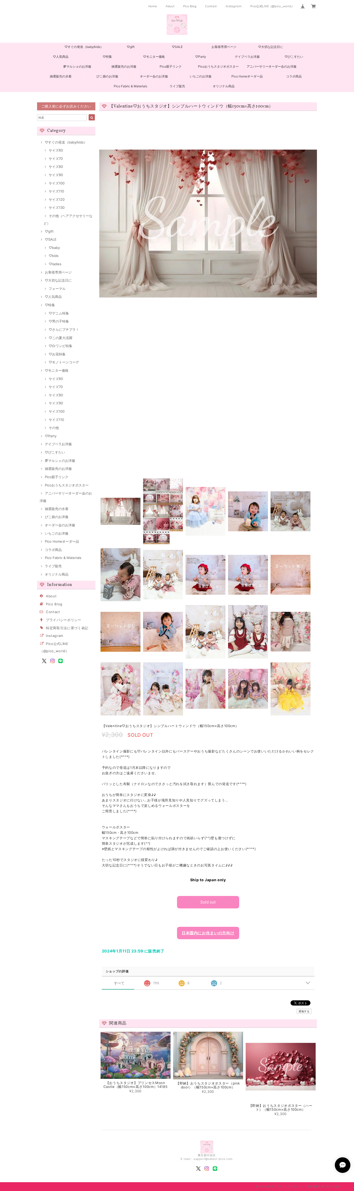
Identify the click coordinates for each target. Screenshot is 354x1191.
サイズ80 (56, 166)
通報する (304, 1011)
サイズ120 (57, 199)
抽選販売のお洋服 (123, 66)
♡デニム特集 (59, 313)
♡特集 (107, 57)
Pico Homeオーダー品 (247, 76)
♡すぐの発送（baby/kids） (84, 47)
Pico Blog (190, 6)
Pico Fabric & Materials (130, 86)
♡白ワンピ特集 (60, 346)
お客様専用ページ (223, 47)
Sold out (208, 902)
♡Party (200, 57)
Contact (211, 6)
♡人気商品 (60, 57)
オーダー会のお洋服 (154, 76)
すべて (119, 983)
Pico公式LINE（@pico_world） (272, 6)
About (170, 6)
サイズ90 (56, 175)
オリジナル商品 (224, 86)
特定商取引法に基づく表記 (67, 628)
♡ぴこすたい (294, 57)
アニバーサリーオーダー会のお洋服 (271, 66)
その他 (54, 428)
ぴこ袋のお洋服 (107, 76)
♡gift (130, 47)
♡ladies (55, 264)
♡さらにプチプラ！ (64, 329)
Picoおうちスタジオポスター (218, 66)
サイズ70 (56, 158)
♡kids (54, 256)
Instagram (234, 6)
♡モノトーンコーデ (64, 362)
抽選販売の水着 (61, 76)
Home (152, 6)
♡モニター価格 (154, 57)
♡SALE (177, 47)
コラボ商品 (294, 76)
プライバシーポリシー (63, 620)
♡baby (54, 248)
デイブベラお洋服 (247, 57)
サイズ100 (57, 183)
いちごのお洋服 (200, 76)
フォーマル (57, 288)
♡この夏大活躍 (60, 338)
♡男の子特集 (59, 321)
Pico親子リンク (171, 66)
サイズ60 (56, 150)
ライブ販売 (177, 86)
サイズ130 (57, 207)
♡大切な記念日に (270, 47)
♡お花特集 (57, 354)
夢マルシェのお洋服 (77, 66)
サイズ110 (56, 191)
